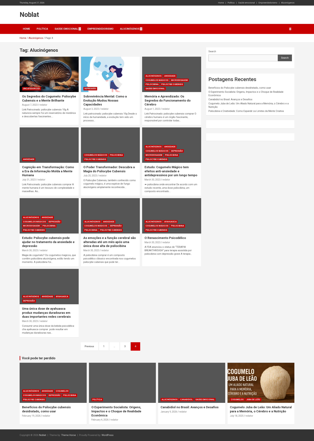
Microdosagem (179, 80)
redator (43, 104)
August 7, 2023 (30, 104)
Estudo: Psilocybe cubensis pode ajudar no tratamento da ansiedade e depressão (48, 242)
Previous (89, 346)
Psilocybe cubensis (172, 84)
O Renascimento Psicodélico (165, 238)
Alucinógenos (287, 2)
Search (212, 51)
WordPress (107, 435)
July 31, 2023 (29, 179)
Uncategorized (31, 88)
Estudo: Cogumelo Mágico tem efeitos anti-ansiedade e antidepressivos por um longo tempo (171, 171)
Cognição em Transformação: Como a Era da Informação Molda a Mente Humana (48, 171)
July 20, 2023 (90, 175)
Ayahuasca (170, 222)
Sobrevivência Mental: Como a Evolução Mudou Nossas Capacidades (105, 100)
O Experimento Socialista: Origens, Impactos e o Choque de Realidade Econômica (116, 411)
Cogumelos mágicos (157, 80)
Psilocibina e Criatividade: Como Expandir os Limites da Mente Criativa (246, 111)
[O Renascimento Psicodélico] (171, 216)
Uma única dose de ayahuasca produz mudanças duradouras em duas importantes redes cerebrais (46, 313)
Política (231, 2)
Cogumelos (62, 391)
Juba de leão (253, 399)
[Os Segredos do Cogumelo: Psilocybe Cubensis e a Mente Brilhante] (49, 74)
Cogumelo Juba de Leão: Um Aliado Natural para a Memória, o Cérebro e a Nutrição (261, 409)
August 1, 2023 (152, 109)
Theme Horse (68, 435)
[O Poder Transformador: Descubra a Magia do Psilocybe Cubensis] (110, 145)
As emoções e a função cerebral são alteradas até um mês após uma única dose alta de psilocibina (109, 242)
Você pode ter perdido (38, 358)
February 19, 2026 (31, 415)
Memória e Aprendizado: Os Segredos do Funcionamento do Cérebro (168, 100)
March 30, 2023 (152, 179)
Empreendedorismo (268, 2)
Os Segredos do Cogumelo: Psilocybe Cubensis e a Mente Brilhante (49, 98)
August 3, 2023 (91, 109)
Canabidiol (186, 399)
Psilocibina (152, 84)
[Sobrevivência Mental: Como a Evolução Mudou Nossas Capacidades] (110, 74)
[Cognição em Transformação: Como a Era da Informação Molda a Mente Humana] (49, 145)
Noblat (29, 15)
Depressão (90, 88)
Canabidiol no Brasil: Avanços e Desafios (230, 99)
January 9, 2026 (169, 411)
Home (221, 2)
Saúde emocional (246, 2)
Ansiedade (169, 76)
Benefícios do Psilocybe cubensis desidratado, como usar (240, 87)
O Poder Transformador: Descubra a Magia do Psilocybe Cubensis (109, 169)
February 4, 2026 (100, 419)
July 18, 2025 (237, 415)
